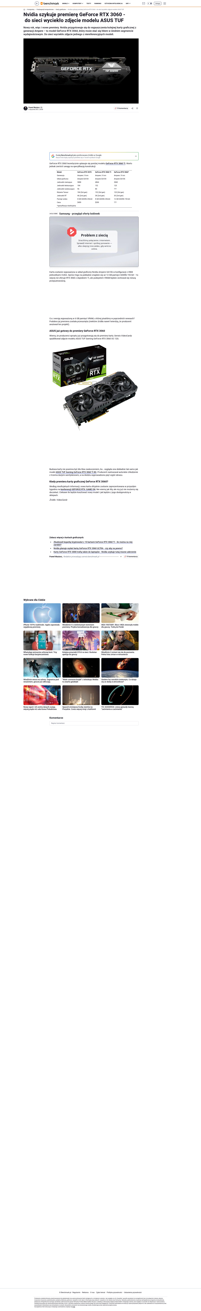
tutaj (73, 1307)
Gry (127, 3)
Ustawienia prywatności (132, 1292)
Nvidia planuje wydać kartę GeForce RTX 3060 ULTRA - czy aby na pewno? (88, 548)
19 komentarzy (122, 108)
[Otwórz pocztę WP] (143, 3)
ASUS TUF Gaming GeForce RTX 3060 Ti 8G (76, 472)
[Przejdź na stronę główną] (37, 5)
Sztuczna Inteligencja (113, 3)
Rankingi (97, 3)
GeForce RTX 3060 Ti (115, 163)
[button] (149, 3)
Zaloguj (157, 3)
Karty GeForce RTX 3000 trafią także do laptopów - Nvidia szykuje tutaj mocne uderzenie (95, 552)
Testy (88, 3)
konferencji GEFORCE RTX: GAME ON (78, 489)
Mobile (65, 3)
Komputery (77, 3)
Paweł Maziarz (34, 107)
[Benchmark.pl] (51, 3)
